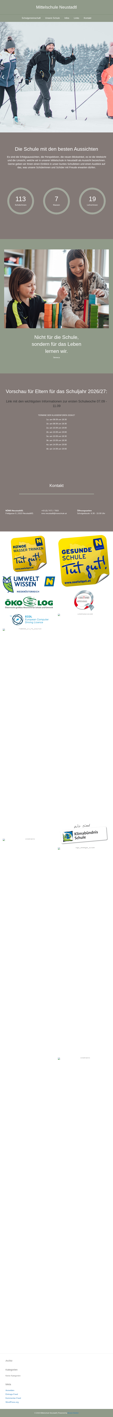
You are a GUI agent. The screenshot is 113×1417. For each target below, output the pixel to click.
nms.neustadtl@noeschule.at (54, 513)
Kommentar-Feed (13, 1398)
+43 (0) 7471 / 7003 (50, 510)
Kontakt (87, 18)
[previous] (3, 77)
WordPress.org (12, 1402)
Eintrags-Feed (12, 1394)
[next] (110, 77)
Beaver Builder (73, 1413)
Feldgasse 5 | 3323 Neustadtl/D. (20, 513)
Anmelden (10, 1390)
